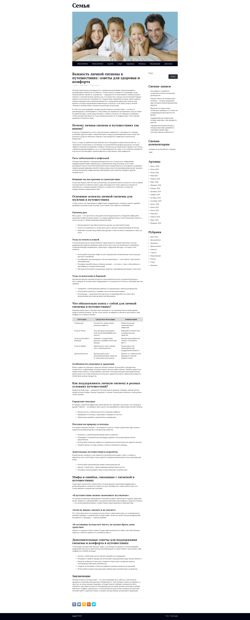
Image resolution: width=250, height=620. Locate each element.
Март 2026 (154, 182)
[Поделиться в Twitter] (94, 604)
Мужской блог (97, 64)
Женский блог (83, 64)
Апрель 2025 (155, 217)
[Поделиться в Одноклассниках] (84, 604)
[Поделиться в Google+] (89, 604)
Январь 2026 (155, 188)
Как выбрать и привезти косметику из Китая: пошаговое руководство (162, 93)
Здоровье (130, 64)
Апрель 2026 (155, 179)
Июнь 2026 (154, 172)
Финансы (142, 64)
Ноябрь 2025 (155, 195)
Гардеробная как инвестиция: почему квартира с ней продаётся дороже (163, 120)
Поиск (150, 73)
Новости (153, 249)
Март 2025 (154, 220)
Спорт (120, 64)
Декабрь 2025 (155, 191)
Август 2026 (154, 166)
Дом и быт (168, 64)
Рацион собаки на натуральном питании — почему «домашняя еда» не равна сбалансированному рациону (163, 101)
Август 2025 (154, 204)
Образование (155, 64)
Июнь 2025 (154, 210)
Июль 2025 (154, 207)
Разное (153, 259)
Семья (81, 5)
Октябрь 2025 (155, 198)
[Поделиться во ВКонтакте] (79, 604)
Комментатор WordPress (158, 149)
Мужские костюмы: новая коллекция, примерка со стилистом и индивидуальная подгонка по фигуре (164, 111)
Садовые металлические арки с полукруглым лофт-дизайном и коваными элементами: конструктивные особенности (162, 128)
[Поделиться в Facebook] (74, 604)
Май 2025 (154, 214)
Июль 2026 (154, 169)
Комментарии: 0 (95, 85)
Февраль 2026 (155, 185)
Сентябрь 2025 (156, 201)
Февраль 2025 (155, 223)
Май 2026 (154, 176)
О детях (110, 64)
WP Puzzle (174, 616)
